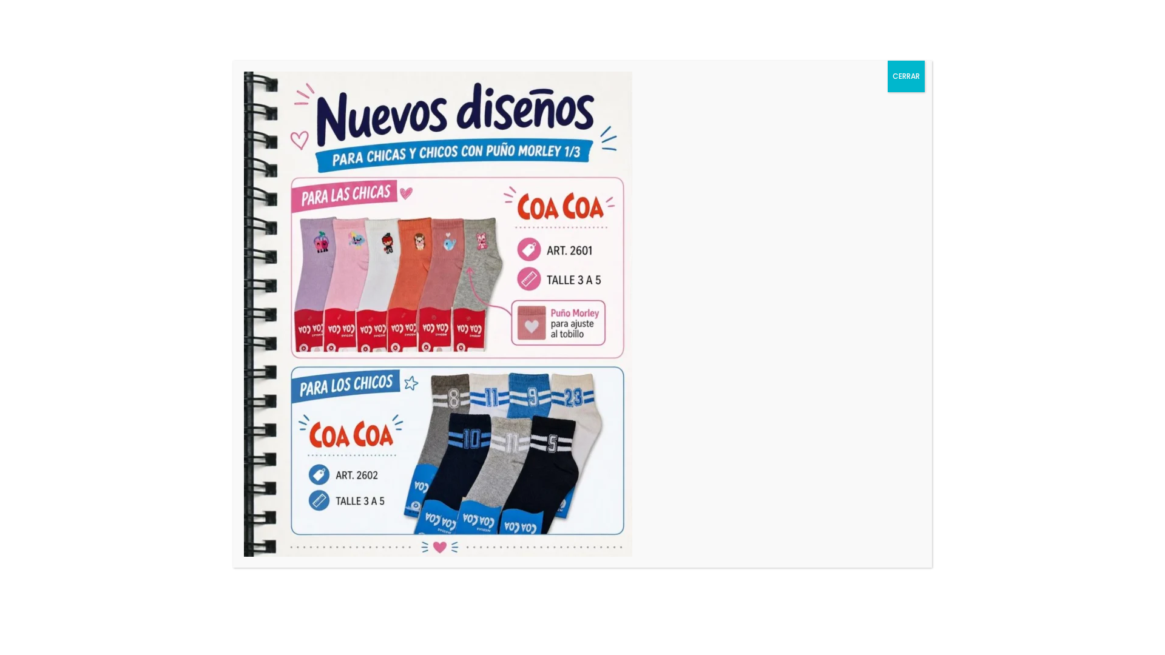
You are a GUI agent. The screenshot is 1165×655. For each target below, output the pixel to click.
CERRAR (906, 76)
